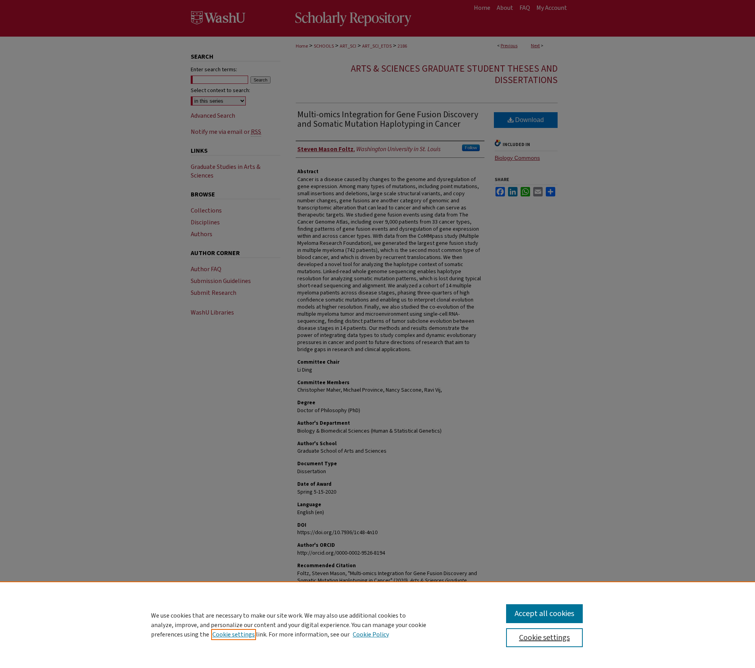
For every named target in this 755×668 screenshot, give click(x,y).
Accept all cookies (544, 613)
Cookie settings (233, 634)
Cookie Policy (371, 634)
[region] (377, 624)
